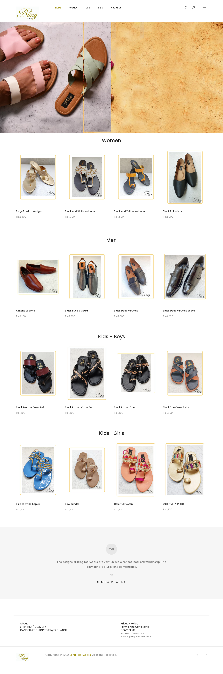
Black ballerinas (123, 211)
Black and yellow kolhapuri (81, 211)
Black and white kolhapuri (31, 211)
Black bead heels (173, 211)
